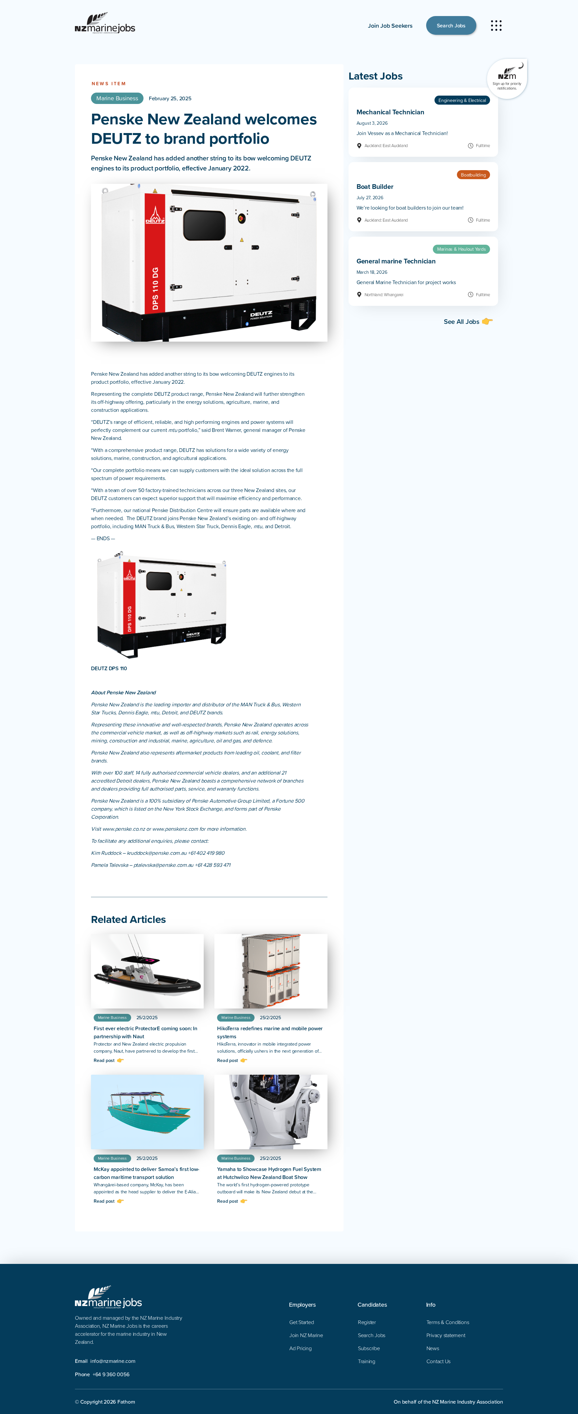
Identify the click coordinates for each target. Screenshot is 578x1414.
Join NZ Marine (306, 1335)
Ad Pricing (300, 1348)
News (432, 1348)
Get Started (301, 1322)
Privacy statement (445, 1335)
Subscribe (369, 1348)
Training (366, 1361)
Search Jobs (451, 25)
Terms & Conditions (447, 1322)
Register (367, 1322)
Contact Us (438, 1361)
